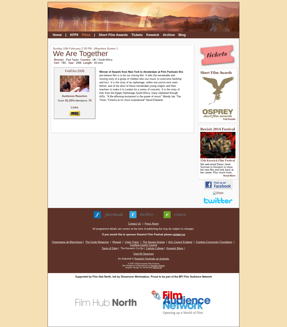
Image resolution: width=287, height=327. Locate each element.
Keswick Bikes (175, 248)
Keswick (152, 35)
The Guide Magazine (97, 242)
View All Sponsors (143, 253)
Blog (182, 35)
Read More (229, 176)
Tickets (137, 35)
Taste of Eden (110, 248)
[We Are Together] (74, 91)
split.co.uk (157, 267)
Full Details (229, 119)
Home (57, 35)
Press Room (152, 223)
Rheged (116, 242)
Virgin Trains (132, 242)
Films (86, 35)
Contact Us (134, 223)
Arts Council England (180, 242)
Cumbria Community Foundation (214, 242)
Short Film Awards (113, 35)
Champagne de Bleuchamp (67, 242)
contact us (179, 234)
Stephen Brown (158, 265)
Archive (169, 35)
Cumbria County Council (143, 245)
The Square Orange (154, 242)
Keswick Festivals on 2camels (152, 258)
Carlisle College (155, 248)
